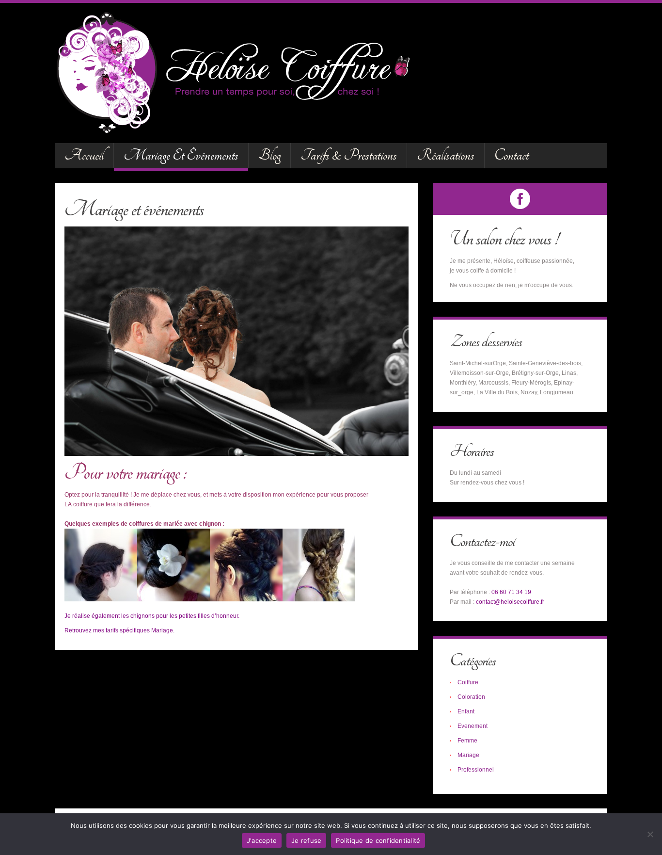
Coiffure (467, 682)
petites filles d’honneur (208, 616)
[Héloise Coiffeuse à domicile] (241, 72)
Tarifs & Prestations (348, 155)
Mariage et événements (181, 155)
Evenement (472, 726)
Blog (269, 155)
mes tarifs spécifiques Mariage (133, 630)
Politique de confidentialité (378, 840)
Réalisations (445, 155)
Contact (511, 155)
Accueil (84, 155)
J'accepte (262, 840)
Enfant (465, 711)
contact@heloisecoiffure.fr (510, 601)
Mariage (468, 755)
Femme (467, 740)
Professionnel (475, 769)
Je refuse (306, 840)
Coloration (471, 697)
